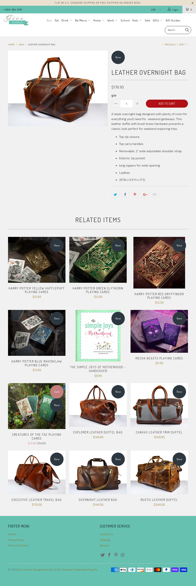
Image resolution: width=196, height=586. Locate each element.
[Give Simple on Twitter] (103, 555)
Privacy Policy (16, 539)
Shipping (105, 539)
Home (97, 20)
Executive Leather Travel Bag (36, 472)
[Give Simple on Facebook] (109, 555)
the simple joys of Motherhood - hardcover (98, 336)
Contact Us (107, 534)
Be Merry (81, 20)
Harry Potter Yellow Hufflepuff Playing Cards (36, 260)
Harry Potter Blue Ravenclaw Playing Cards (36, 333)
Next (182, 44)
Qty (113, 95)
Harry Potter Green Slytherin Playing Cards (98, 260)
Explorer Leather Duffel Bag (98, 405)
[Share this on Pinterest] (135, 194)
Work (111, 20)
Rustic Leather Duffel (159, 472)
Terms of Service (18, 545)
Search (12, 534)
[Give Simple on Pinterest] (116, 555)
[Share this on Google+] (145, 194)
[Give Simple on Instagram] (123, 555)
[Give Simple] (17, 20)
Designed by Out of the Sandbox (52, 569)
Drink (65, 20)
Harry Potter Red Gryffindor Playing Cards (159, 263)
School (125, 20)
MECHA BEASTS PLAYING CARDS (159, 331)
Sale (147, 20)
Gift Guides (173, 20)
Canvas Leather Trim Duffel (159, 405)
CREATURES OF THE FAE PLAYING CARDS (36, 406)
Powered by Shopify (85, 569)
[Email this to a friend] (154, 194)
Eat (57, 20)
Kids (135, 20)
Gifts (156, 20)
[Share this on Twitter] (115, 194)
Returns (105, 545)
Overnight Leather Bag (98, 472)
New (49, 20)
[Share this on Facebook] (125, 194)
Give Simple (25, 569)
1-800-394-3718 (13, 9)
